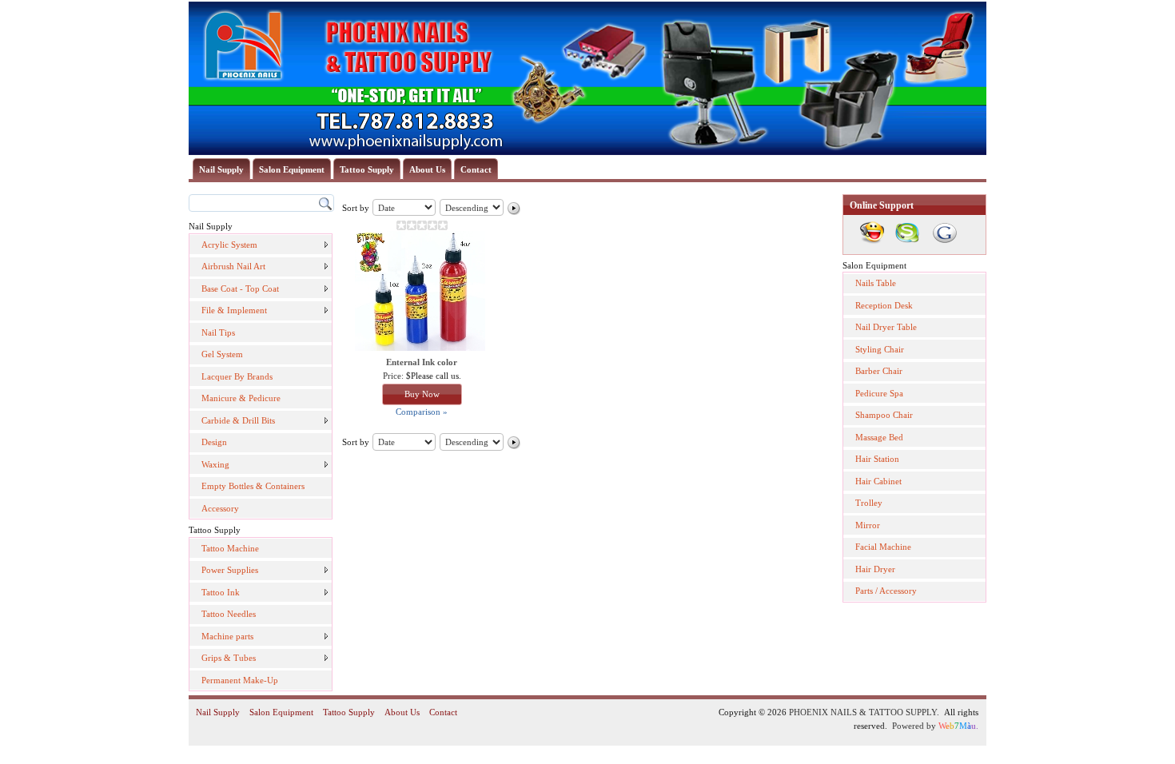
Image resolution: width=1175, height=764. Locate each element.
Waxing (215, 464)
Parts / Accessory (886, 590)
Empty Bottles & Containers (253, 486)
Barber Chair (878, 371)
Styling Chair (879, 349)
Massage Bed (879, 437)
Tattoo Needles (228, 614)
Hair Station (877, 459)
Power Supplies (229, 570)
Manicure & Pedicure (241, 398)
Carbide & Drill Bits (238, 420)
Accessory (220, 508)
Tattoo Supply (367, 169)
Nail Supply (221, 169)
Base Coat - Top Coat (240, 288)
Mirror (867, 525)
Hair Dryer (875, 569)
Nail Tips (218, 332)
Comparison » (422, 411)
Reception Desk (884, 305)
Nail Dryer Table (886, 327)
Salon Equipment (292, 169)
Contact (476, 169)
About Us (427, 169)
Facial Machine (883, 546)
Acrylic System (229, 244)
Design (214, 442)
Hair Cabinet (878, 481)
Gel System (222, 354)
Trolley (868, 502)
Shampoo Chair (884, 415)
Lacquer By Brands (237, 376)
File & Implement (234, 310)
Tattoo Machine (230, 548)
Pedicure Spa (879, 393)
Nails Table (875, 283)
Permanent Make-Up (239, 680)
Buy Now (422, 394)
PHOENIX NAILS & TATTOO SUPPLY (863, 712)
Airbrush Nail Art (233, 266)
